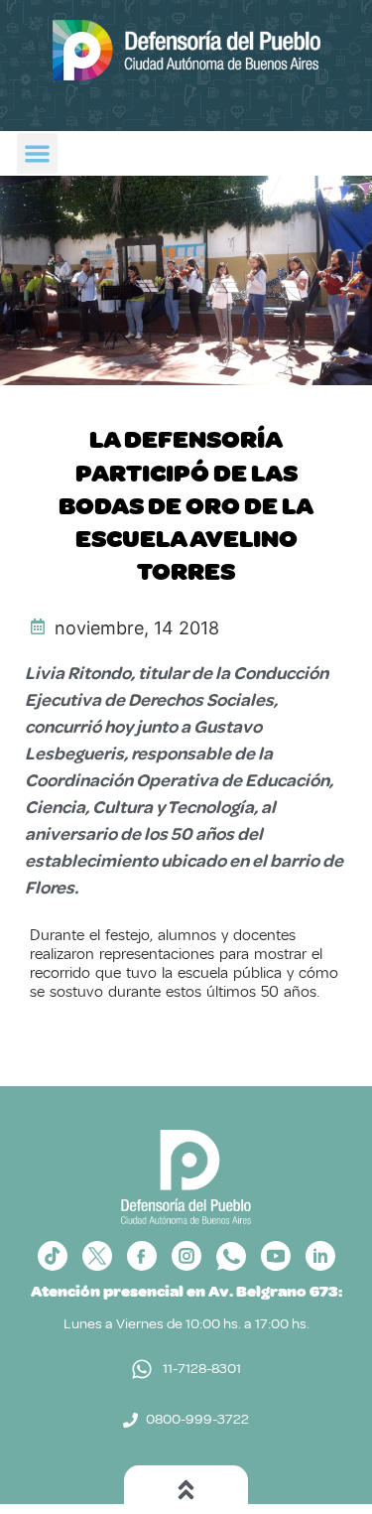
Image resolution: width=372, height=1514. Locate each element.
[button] (37, 153)
